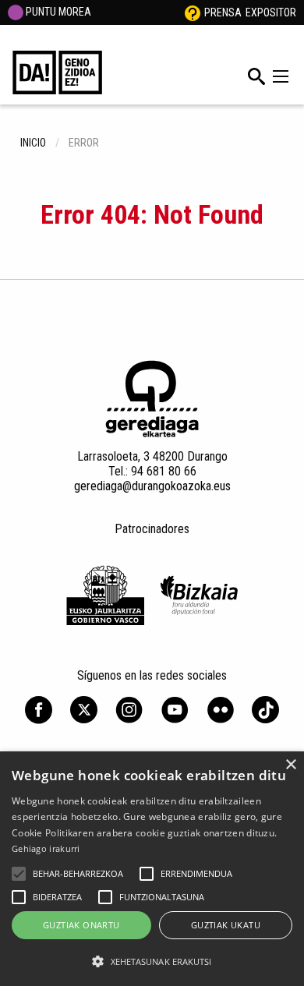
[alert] (152, 868)
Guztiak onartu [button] (81, 925)
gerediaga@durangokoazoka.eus (152, 486)
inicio (33, 142)
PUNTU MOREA (57, 11)
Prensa (223, 12)
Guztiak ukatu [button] (225, 925)
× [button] (290, 765)
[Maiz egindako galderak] (192, 12)
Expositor (271, 12)
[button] (18, 873)
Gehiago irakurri (46, 848)
